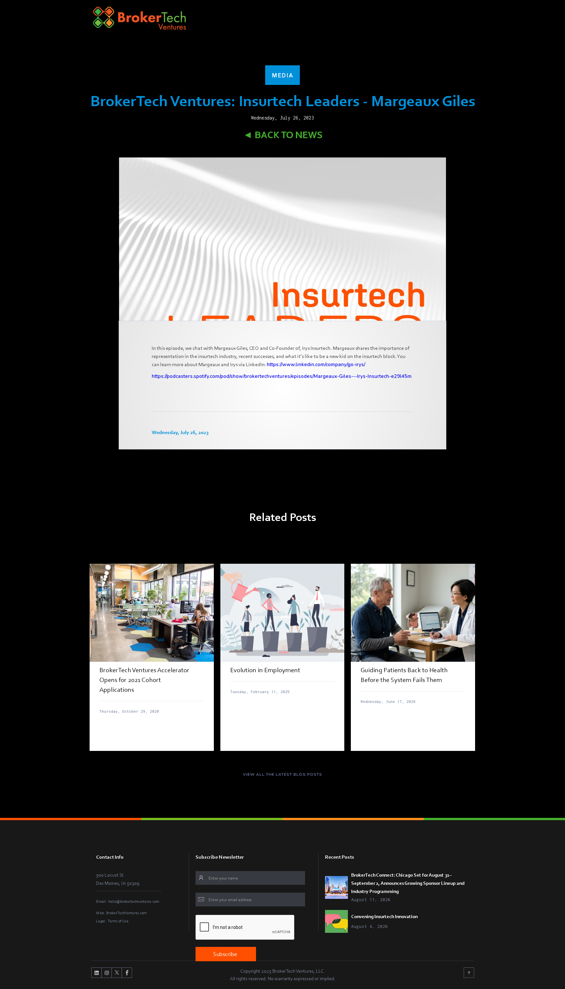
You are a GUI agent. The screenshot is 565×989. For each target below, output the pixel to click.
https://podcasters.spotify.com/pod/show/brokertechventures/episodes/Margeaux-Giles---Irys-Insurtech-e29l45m (282, 376)
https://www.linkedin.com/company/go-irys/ (316, 364)
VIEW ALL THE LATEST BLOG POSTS (282, 774)
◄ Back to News (282, 135)
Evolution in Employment (265, 670)
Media (282, 75)
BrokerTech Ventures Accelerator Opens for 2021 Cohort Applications (144, 679)
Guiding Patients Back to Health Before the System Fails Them (404, 675)
